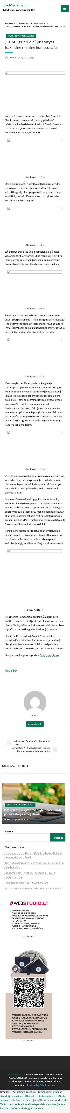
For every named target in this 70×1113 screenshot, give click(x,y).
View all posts (35, 724)
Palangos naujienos (32, 1108)
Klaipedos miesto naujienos (40, 1095)
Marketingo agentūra (24, 1091)
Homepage (10, 23)
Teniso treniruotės (10, 1104)
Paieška (9, 831)
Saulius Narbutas (21, 1100)
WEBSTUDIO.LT (16, 1074)
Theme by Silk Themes (41, 1085)
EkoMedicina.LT (15, 5)
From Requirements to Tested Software (26, 882)
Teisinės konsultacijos (50, 1091)
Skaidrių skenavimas (11, 1095)
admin (13, 57)
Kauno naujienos (55, 1104)
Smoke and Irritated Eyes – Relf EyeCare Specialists (33, 888)
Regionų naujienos (10, 1108)
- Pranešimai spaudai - (33, 1104)
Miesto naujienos (49, 655)
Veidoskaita (61, 1100)
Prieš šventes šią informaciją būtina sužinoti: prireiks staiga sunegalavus (32, 812)
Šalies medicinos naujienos (32, 23)
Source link (11, 670)
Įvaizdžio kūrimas (43, 1100)
